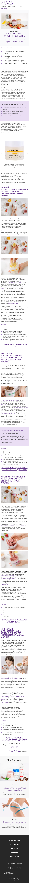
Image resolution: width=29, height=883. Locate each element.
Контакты (14, 856)
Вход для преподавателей (9, 872)
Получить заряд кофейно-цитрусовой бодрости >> (15, 469)
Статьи (20, 6)
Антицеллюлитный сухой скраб (13, 57)
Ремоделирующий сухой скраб (16, 63)
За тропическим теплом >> (14, 345)
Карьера (14, 852)
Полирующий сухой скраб (14, 61)
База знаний (12, 6)
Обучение (14, 848)
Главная (3, 6)
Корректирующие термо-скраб (14, 52)
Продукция (14, 844)
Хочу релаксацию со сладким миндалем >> (14, 739)
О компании (14, 840)
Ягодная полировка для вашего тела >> (14, 621)
